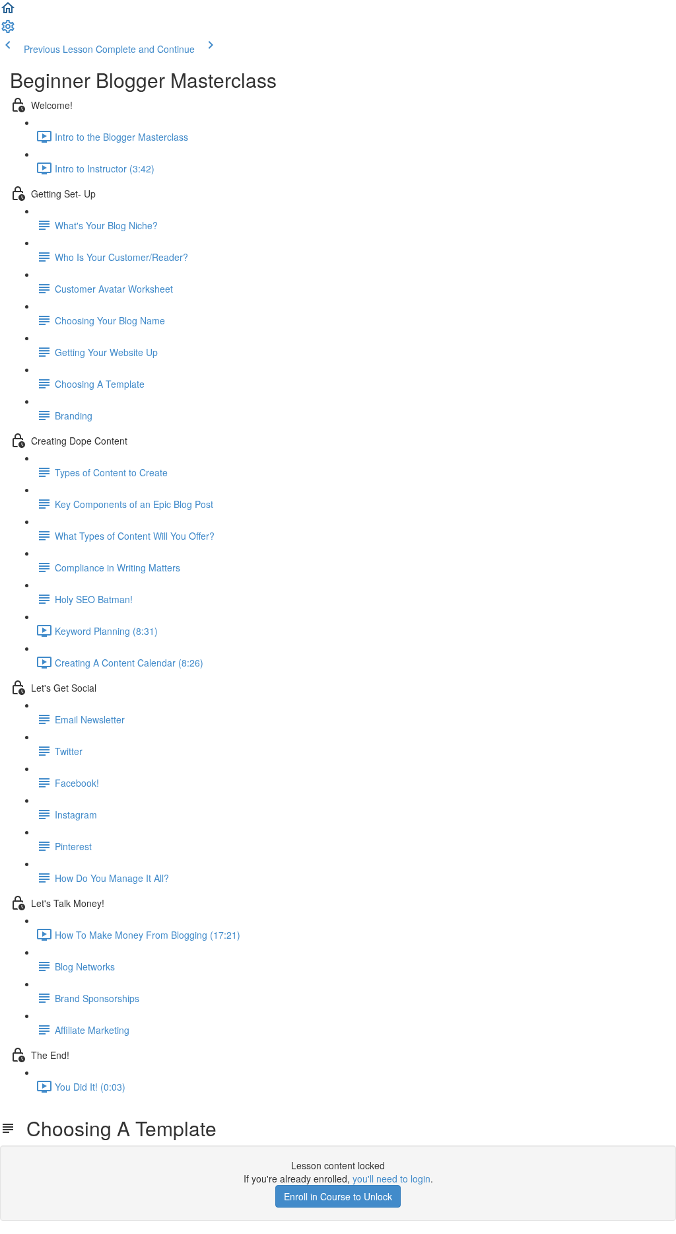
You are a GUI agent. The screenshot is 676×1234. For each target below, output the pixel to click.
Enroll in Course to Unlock (338, 1196)
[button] (8, 11)
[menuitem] (8, 30)
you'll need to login (391, 1178)
